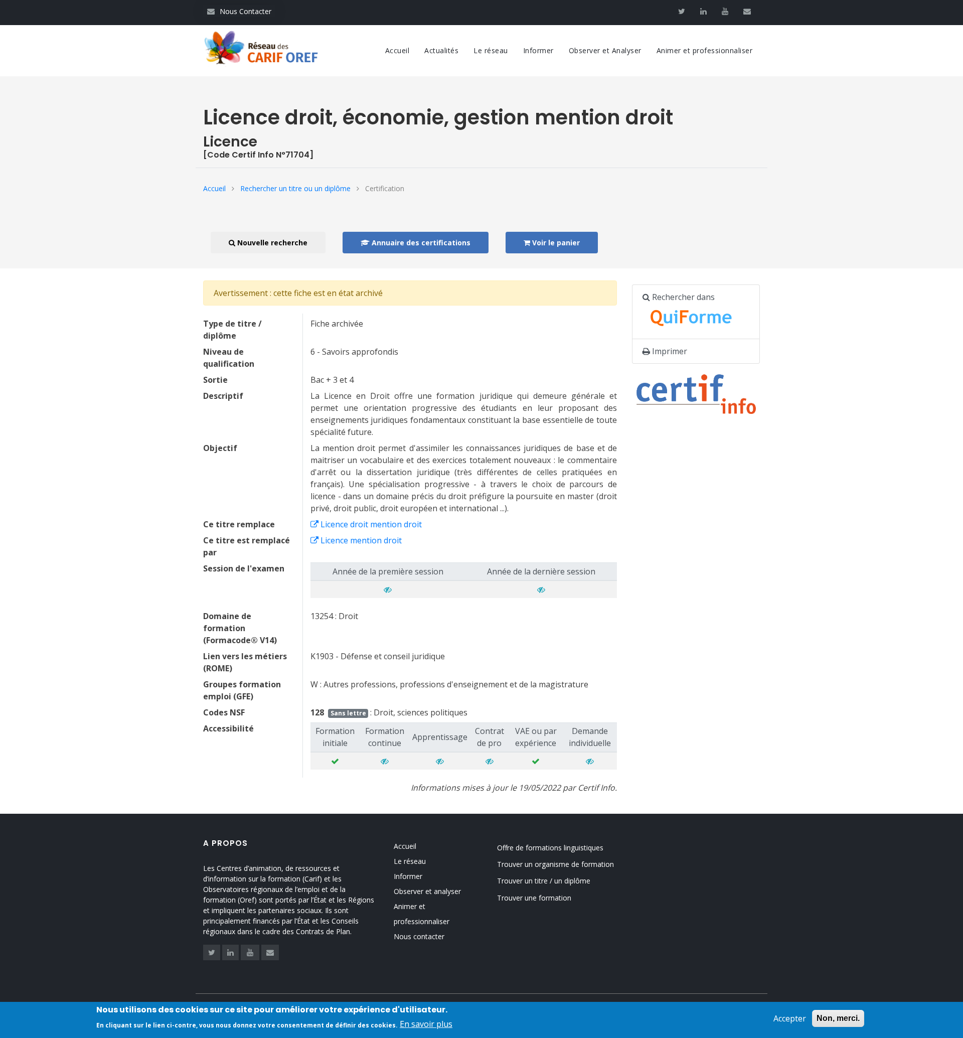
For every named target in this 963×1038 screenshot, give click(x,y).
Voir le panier (555, 242)
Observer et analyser (427, 891)
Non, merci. (838, 1018)
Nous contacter (419, 936)
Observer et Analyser (605, 50)
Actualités (441, 50)
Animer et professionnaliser (705, 50)
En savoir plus (426, 1023)
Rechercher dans (682, 297)
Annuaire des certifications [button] (420, 242)
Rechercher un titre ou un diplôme (295, 188)
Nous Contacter (239, 11)
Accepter (789, 1018)
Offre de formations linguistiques (550, 847)
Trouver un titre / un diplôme (543, 880)
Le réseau (490, 50)
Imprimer (668, 351)
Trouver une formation (534, 898)
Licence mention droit (360, 540)
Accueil (397, 50)
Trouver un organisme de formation (555, 864)
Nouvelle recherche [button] (271, 242)
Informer (538, 50)
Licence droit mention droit (370, 524)
